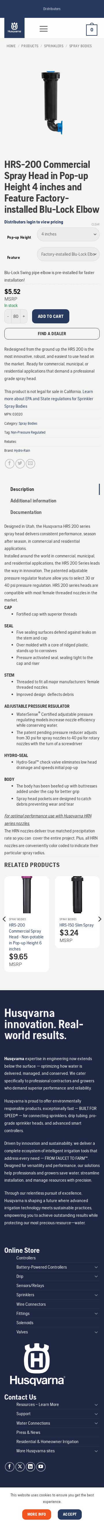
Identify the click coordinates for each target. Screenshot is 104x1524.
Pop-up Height (19, 237)
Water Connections (33, 1423)
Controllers (26, 1258)
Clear (96, 224)
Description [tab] (22, 489)
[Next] (99, 930)
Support (23, 1413)
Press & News (28, 1432)
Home (11, 46)
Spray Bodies (80, 46)
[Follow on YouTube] (41, 1467)
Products (29, 46)
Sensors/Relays (30, 1285)
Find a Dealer (52, 333)
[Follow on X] (20, 1467)
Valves (22, 1332)
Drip (19, 1276)
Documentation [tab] (26, 512)
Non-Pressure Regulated (28, 432)
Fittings (22, 1313)
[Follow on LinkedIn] (30, 1467)
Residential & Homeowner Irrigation (47, 1441)
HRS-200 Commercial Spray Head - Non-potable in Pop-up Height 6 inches (26, 937)
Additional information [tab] (33, 501)
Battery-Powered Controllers (41, 1267)
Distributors (51, 9)
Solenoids (24, 1322)
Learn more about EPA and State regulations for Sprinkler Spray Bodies (48, 399)
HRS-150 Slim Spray (77, 925)
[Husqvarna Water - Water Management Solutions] (18, 28)
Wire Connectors (31, 1304)
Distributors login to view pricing (33, 222)
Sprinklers (53, 46)
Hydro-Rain (22, 450)
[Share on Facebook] (9, 463)
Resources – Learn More (37, 1404)
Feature (13, 257)
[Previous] (4, 930)
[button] (43, 28)
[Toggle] (96, 1266)
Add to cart (51, 316)
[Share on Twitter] (20, 463)
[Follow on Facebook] (9, 1467)
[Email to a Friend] (30, 463)
